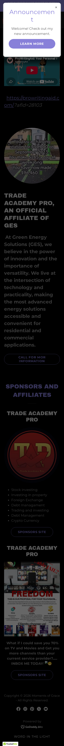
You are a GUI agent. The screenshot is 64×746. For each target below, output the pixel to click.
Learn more (32, 44)
